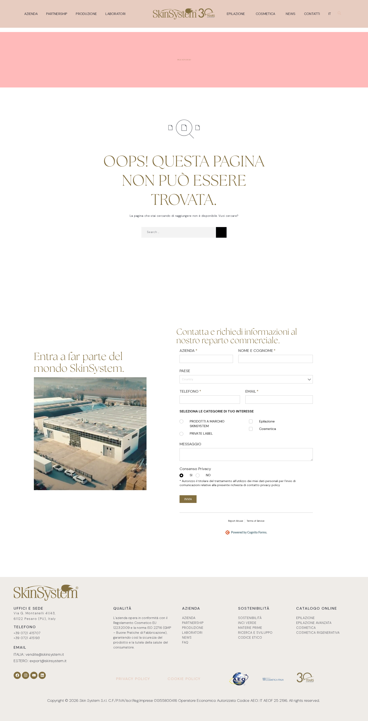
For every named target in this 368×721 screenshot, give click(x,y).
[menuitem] (331, 14)
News (290, 14)
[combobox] (246, 379)
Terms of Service (255, 520)
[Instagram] (25, 675)
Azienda (31, 14)
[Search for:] (178, 232)
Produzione (86, 14)
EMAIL (259, 391)
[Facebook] (17, 675)
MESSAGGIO (190, 444)
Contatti (312, 14)
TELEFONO (198, 391)
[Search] (221, 232)
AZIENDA (196, 350)
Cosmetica (265, 14)
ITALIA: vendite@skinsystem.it (39, 654)
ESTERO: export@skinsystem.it (40, 660)
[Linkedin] (42, 675)
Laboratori (115, 14)
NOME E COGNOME (264, 350)
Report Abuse (235, 520)
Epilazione (236, 14)
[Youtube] (33, 675)
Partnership (56, 14)
